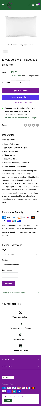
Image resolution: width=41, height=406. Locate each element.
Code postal (7, 270)
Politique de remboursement (13, 293)
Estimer (8, 283)
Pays (4, 250)
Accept (7, 401)
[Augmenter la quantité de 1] (27, 82)
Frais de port (16, 76)
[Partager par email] (37, 125)
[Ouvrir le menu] (3, 5)
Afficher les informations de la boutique (21, 118)
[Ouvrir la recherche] (29, 5)
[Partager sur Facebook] (25, 125)
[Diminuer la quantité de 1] (13, 82)
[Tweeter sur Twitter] (33, 125)
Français (6, 377)
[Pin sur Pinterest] (29, 125)
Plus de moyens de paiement (20, 102)
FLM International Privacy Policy (14, 397)
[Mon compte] (33, 5)
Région (5, 260)
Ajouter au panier (20, 90)
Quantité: (6, 83)
